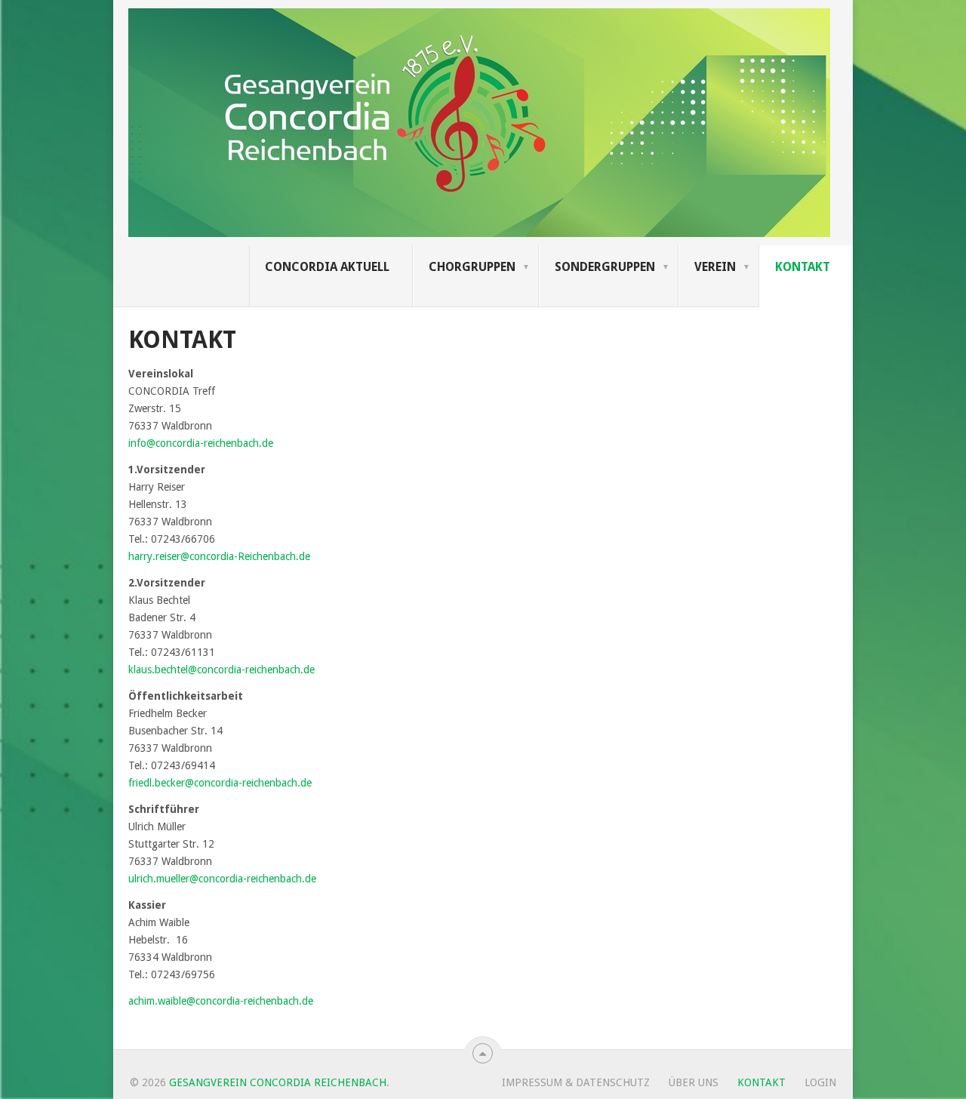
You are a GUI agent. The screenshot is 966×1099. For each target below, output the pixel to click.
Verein (715, 267)
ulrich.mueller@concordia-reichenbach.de (222, 879)
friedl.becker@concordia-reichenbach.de (220, 783)
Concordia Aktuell (327, 267)
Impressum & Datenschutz (576, 1082)
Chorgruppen (472, 267)
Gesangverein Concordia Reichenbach (277, 1082)
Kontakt (802, 267)
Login (820, 1082)
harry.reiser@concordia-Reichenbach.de (219, 556)
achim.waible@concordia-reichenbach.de (220, 1001)
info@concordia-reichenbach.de (200, 443)
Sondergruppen (605, 267)
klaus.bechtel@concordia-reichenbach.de (221, 669)
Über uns (693, 1082)
